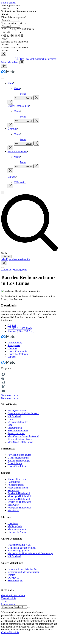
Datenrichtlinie (15, 463)
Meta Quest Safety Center (20, 442)
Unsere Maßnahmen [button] (18, 354)
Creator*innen (15, 427)
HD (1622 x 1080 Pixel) (20, 328)
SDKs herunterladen (18, 430)
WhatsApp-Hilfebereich (19, 502)
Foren (10, 419)
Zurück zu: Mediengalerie (14, 269)
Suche (4, 253)
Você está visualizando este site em (18, 11)
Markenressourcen (17, 529)
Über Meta (13, 523)
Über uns (12, 128)
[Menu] (4, 66)
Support (11, 177)
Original (12, 325)
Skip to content (8, 2)
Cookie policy (8, 604)
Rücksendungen (16, 484)
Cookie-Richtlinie (10, 632)
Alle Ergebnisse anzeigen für (15, 259)
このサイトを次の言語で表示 (17, 29)
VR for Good (14, 416)
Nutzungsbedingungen (19, 460)
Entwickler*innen (16, 433)
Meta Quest (13, 504)
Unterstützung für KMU (20, 544)
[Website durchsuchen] (2, 192)
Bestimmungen (15, 580)
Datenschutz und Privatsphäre (22, 569)
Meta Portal (13, 510)
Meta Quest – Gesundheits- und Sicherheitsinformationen (23, 437)
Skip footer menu (9, 395)
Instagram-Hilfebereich (19, 499)
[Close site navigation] (2, 267)
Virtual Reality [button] (15, 342)
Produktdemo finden (18, 487)
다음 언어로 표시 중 (12, 35)
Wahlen (11, 574)
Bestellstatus (14, 482)
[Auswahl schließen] (36, 97)
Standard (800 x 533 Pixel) (21, 331)
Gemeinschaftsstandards (13, 595)
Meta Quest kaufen (17, 410)
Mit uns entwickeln (17, 151)
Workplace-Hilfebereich (19, 507)
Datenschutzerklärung (18, 457)
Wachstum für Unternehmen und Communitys (30, 553)
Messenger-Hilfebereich (19, 496)
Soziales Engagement (18, 550)
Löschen (6, 256)
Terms (4, 601)
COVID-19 (13, 577)
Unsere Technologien (18, 105)
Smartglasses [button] (14, 345)
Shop (10, 83)
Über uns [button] (12, 348)
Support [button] (11, 356)
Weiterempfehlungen (18, 422)
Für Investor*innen (17, 532)
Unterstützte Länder (17, 466)
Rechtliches (13, 490)
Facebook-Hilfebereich (19, 493)
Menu (17, 88)
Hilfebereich (20, 182)
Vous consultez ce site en (13, 23)
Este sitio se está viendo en (14, 41)
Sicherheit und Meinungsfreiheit (23, 572)
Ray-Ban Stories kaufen (19, 454)
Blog (10, 424)
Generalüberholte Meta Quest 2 (23, 413)
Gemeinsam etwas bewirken (22, 547)
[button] (3, 54)
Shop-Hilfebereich (17, 479)
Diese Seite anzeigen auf (13, 17)
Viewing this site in (10, 5)
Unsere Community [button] (17, 351)
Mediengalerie (15, 526)
